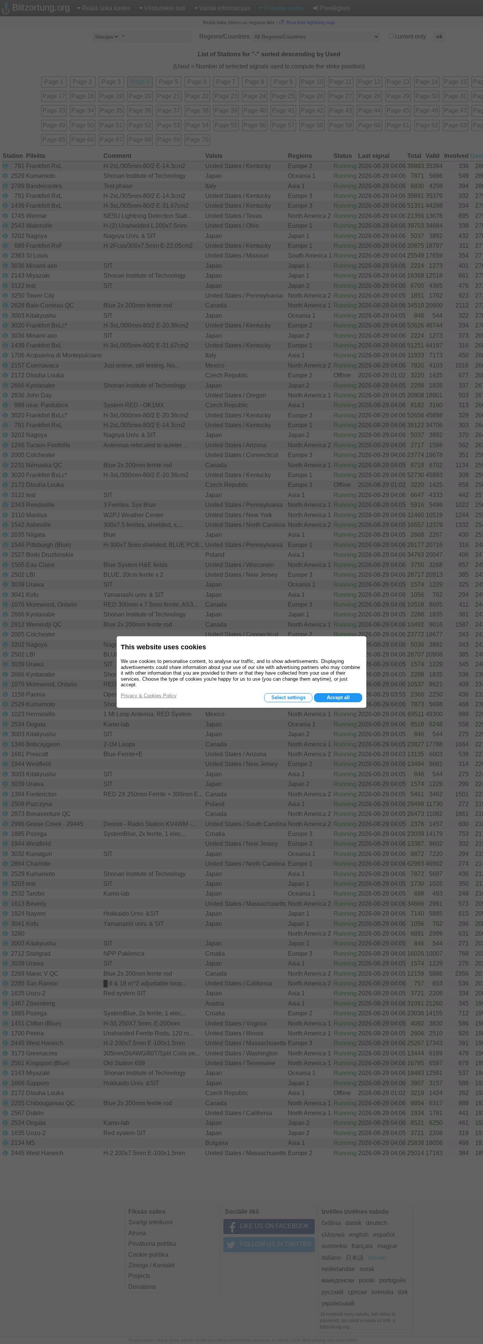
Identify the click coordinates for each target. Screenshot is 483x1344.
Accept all (338, 697)
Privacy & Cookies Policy (149, 695)
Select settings (288, 697)
